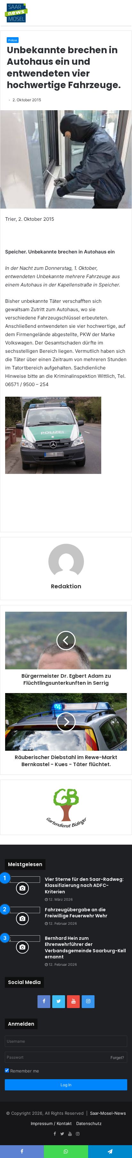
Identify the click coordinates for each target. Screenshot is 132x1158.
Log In (66, 1084)
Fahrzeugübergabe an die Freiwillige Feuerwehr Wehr (76, 912)
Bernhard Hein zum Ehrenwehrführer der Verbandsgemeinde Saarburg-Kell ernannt (85, 947)
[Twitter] (58, 1001)
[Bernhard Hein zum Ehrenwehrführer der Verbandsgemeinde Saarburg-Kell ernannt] (22, 947)
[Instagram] (88, 1001)
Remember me (24, 1070)
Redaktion (66, 586)
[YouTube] (73, 1001)
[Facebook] (43, 1001)
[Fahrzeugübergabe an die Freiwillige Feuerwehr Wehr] (22, 919)
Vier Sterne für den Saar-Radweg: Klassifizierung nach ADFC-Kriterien (84, 885)
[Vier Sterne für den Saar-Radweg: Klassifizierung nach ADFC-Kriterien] (22, 888)
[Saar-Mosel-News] (16, 12)
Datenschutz (89, 1123)
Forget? (117, 1057)
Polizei (12, 40)
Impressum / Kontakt (51, 1123)
